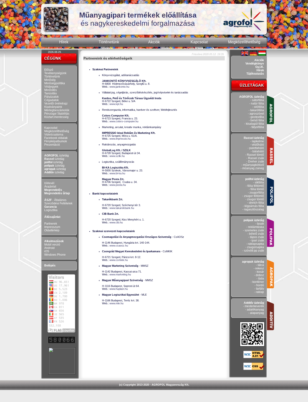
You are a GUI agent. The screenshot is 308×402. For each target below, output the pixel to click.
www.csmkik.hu (118, 260)
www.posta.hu (117, 184)
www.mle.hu (116, 303)
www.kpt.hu (116, 104)
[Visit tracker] (61, 373)
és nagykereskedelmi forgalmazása (138, 19)
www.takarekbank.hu (121, 208)
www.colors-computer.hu (123, 121)
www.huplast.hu (118, 288)
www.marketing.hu (120, 274)
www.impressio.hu (120, 138)
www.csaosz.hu (118, 245)
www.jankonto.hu (119, 86)
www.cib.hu (116, 222)
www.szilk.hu (117, 156)
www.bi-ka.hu (117, 173)
